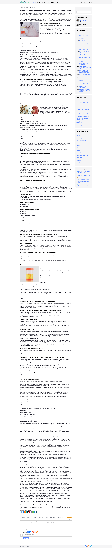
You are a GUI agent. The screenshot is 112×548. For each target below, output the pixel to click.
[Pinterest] (29, 512)
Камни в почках (82, 40)
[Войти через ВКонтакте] (30, 532)
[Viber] (31, 512)
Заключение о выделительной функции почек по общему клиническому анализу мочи (82, 110)
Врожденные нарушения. (84, 49)
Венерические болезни (81, 140)
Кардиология (79, 150)
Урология (33, 7)
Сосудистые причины (83, 54)
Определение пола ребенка (83, 184)
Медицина (29, 7)
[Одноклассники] (25, 512)
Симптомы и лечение (81, 158)
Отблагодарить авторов (25, 514)
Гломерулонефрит (82, 55)
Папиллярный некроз (83, 61)
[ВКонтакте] (23, 512)
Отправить (26, 538)
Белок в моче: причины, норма (82, 116)
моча (58, 519)
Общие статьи (79, 157)
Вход (84, 2)
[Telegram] (21, 512)
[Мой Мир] (34, 512)
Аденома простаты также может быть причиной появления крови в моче (84, 71)
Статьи (25, 7)
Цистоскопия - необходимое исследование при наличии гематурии (84, 90)
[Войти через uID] (28, 532)
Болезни (78, 135)
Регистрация (89, 2)
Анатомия (78, 133)
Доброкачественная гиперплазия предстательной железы (85, 67)
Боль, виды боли (80, 138)
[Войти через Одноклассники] (37, 532)
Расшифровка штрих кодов (83, 179)
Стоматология (79, 160)
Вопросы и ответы (80, 142)
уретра (43, 519)
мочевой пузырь (49, 519)
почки (36, 519)
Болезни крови (79, 137)
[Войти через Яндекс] (33, 532)
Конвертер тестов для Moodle (84, 185)
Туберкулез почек (82, 47)
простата (61, 519)
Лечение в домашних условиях (83, 155)
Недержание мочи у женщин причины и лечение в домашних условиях (82, 103)
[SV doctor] (25, 2)
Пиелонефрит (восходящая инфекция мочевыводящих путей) (84, 58)
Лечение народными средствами (83, 153)
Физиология (79, 163)
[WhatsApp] (33, 512)
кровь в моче (31, 519)
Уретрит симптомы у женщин (82, 123)
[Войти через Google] (35, 532)
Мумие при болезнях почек (81, 125)
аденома (54, 519)
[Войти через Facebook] (31, 532)
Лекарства (79, 152)
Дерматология (79, 147)
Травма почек (81, 38)
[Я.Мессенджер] (26, 512)
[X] (28, 512)
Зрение (78, 143)
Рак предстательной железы (84, 74)
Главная (21, 7)
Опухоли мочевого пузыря (84, 76)
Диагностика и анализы (81, 148)
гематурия (40, 519)
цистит (27, 519)
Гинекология (79, 145)
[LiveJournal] (36, 512)
